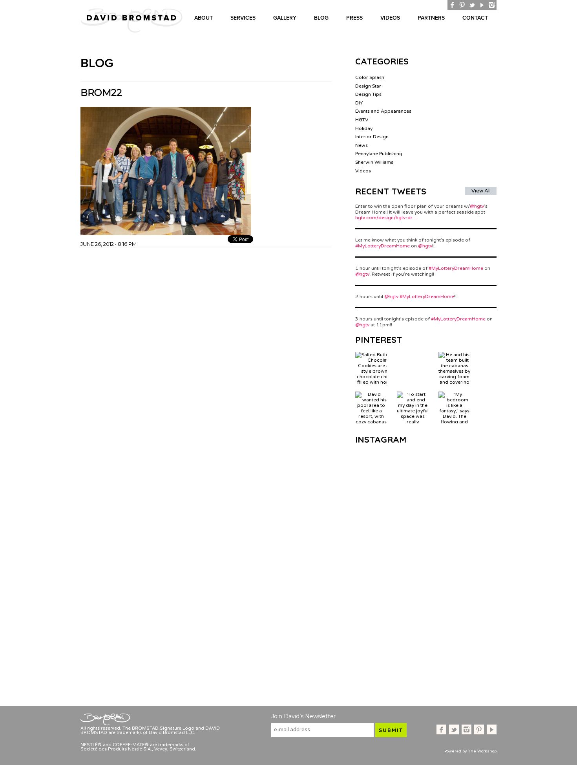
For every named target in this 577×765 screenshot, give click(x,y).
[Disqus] (206, 345)
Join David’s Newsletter (303, 716)
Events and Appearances (383, 111)
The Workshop (482, 751)
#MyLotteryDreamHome (382, 246)
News (361, 145)
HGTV (361, 120)
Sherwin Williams (374, 162)
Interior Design (372, 136)
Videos (390, 18)
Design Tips (368, 94)
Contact (475, 18)
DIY (359, 103)
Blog (321, 18)
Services (243, 18)
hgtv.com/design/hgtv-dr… (386, 217)
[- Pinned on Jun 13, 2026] (413, 354)
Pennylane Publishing (378, 153)
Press (354, 18)
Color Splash (369, 77)
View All (481, 191)
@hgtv (477, 206)
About (203, 18)
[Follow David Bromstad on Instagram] (492, 5)
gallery (284, 18)
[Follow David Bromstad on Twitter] (472, 5)
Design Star (368, 86)
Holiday (363, 128)
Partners (431, 18)
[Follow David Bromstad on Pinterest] (462, 5)
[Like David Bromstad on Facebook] (452, 5)
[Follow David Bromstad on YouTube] (482, 5)
